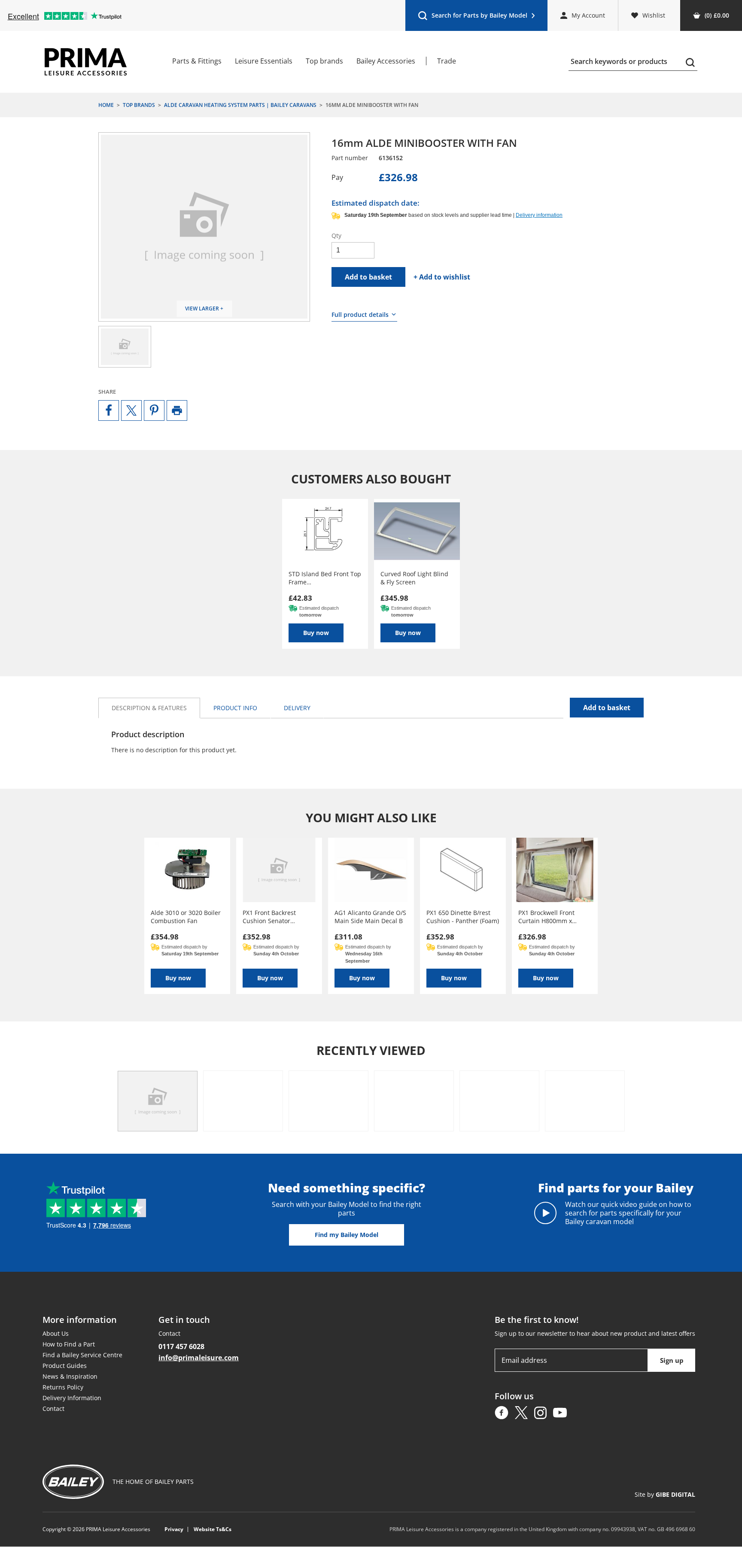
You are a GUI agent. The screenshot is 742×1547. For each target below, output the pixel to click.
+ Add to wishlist (442, 277)
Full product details (360, 314)
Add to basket (368, 277)
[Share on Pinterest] (154, 410)
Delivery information (539, 215)
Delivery (297, 708)
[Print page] (177, 410)
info (235, 708)
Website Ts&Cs (212, 1529)
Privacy (173, 1529)
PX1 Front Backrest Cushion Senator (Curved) (269, 917)
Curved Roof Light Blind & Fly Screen (414, 578)
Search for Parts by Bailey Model (472, 17)
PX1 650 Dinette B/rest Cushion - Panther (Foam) (462, 917)
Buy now (316, 633)
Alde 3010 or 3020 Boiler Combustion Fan (186, 917)
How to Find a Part (69, 1344)
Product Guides (65, 1366)
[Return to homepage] (86, 62)
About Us (56, 1333)
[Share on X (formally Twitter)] (131, 410)
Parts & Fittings (197, 61)
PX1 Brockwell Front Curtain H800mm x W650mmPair (546, 917)
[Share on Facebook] (108, 410)
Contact (53, 1408)
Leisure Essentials (263, 61)
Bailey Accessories (385, 61)
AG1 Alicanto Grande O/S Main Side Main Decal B (370, 917)
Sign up (672, 1360)
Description (149, 708)
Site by (665, 1495)
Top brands (324, 61)
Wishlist (653, 15)
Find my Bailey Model (346, 1235)
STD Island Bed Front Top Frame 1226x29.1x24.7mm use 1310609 (325, 578)
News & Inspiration (70, 1376)
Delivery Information (72, 1398)
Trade (446, 61)
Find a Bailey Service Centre (82, 1355)
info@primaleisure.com (198, 1357)
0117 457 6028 (181, 1346)
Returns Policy (63, 1387)
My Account (588, 15)
